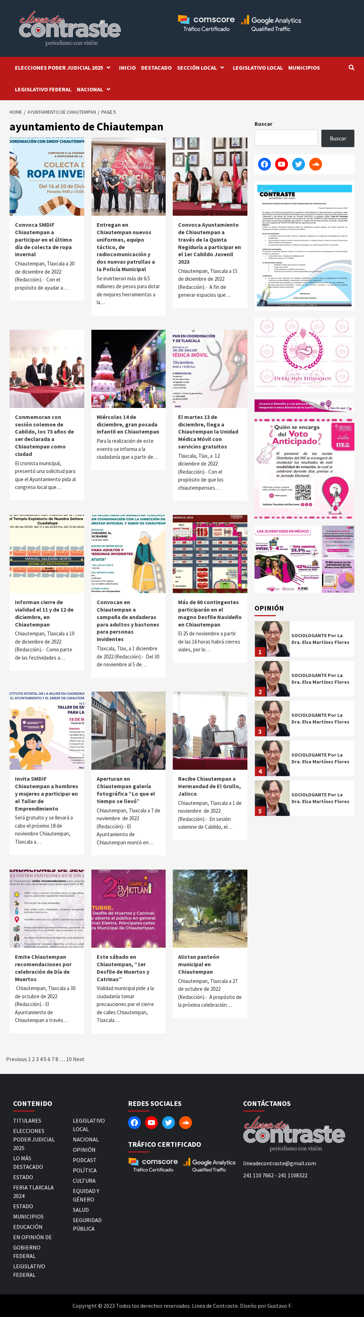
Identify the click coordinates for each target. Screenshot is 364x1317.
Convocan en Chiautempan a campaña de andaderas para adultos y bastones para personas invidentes (128, 620)
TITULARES (27, 1120)
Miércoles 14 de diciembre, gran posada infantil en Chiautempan (128, 424)
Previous (16, 1059)
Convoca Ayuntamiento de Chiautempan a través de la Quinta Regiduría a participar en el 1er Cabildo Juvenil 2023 (209, 243)
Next (79, 1059)
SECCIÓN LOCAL (197, 67)
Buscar (263, 123)
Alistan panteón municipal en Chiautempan (198, 964)
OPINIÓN (84, 1149)
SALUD (81, 1209)
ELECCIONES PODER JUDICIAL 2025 (59, 67)
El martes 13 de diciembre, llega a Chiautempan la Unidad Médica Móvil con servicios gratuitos (208, 431)
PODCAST (85, 1159)
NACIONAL (90, 89)
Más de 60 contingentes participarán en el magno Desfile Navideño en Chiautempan (210, 613)
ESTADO (23, 1177)
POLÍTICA (85, 1170)
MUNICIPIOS (304, 67)
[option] (304, 641)
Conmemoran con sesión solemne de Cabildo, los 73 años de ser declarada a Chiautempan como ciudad (44, 435)
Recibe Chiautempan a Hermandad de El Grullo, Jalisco (209, 786)
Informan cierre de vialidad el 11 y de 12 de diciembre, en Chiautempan (44, 613)
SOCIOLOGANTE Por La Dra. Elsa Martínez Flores (320, 638)
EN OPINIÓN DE (32, 1237)
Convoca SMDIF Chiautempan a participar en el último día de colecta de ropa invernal (43, 239)
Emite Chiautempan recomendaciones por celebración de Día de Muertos (43, 967)
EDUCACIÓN (28, 1226)
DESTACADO (156, 67)
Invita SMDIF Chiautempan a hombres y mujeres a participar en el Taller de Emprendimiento (46, 793)
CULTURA (84, 1180)
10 (69, 1059)
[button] (288, 559)
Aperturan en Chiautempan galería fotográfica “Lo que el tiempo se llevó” (126, 789)
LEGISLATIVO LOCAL (258, 67)
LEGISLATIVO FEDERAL (43, 89)
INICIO (127, 67)
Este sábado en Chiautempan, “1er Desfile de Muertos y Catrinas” (123, 967)
